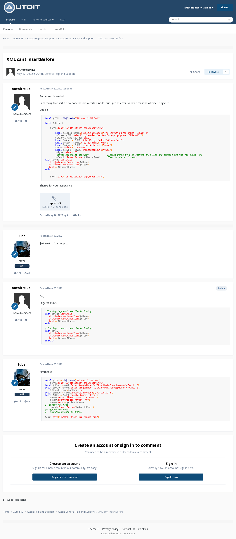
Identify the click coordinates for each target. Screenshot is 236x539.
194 (20, 121)
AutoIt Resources (42, 19)
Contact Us (128, 529)
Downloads (25, 29)
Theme (92, 529)
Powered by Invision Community (118, 533)
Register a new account (65, 477)
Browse (10, 19)
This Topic (214, 19)
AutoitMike (27, 69)
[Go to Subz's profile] (22, 249)
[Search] (229, 20)
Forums (8, 29)
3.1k (19, 273)
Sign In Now (171, 477)
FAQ (62, 19)
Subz (21, 236)
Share (196, 71)
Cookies (143, 529)
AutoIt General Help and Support (55, 73)
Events (42, 29)
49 (28, 273)
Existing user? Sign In (198, 7)
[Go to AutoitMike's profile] (10, 72)
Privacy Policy (110, 529)
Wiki (23, 19)
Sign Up (225, 7)
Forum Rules (60, 29)
